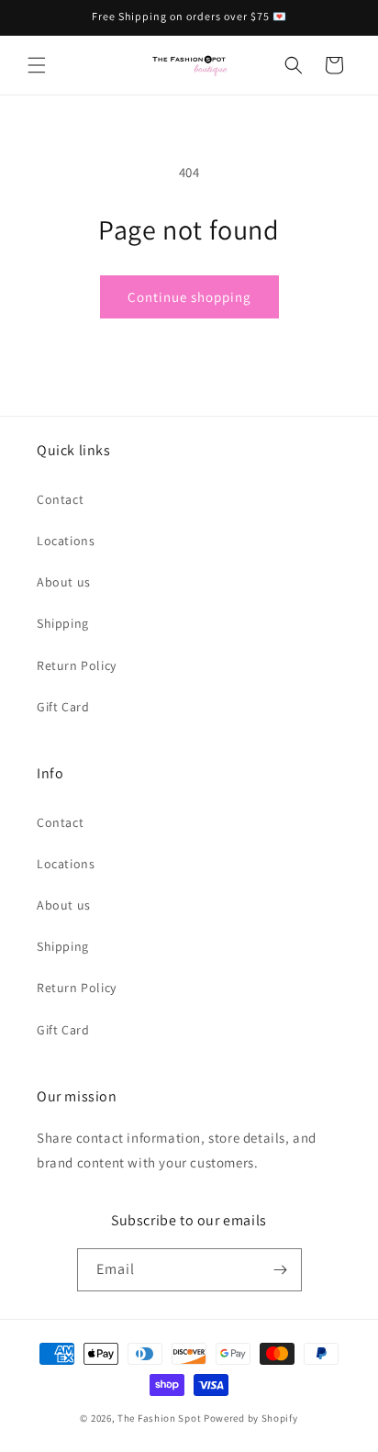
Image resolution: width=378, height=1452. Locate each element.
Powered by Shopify (251, 1418)
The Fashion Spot (159, 1418)
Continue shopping (189, 297)
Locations (65, 540)
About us (64, 582)
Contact (60, 499)
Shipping (63, 623)
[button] (37, 65)
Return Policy (77, 665)
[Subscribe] (281, 1269)
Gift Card (63, 706)
